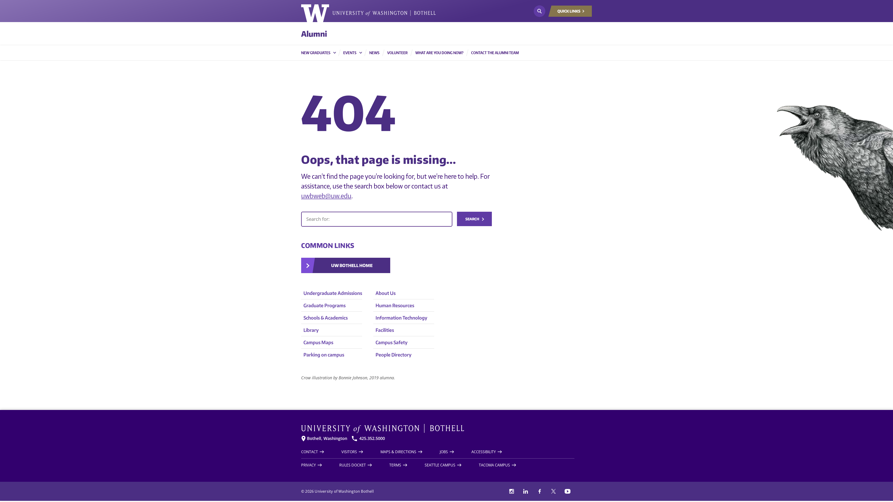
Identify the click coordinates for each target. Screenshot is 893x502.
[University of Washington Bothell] (368, 13)
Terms (395, 465)
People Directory (393, 354)
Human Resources (395, 305)
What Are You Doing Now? (439, 52)
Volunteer (397, 52)
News (374, 52)
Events (350, 52)
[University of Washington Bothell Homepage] (437, 428)
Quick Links (568, 11)
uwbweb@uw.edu (326, 196)
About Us (386, 293)
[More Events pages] (360, 52)
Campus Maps (318, 342)
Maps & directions (398, 451)
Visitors (349, 451)
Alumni (314, 33)
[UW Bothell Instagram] (511, 491)
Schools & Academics (325, 317)
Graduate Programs (324, 305)
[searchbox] (376, 219)
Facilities (385, 330)
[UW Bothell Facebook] (539, 491)
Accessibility (483, 451)
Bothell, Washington (327, 438)
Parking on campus (323, 354)
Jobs (444, 451)
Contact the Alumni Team (495, 52)
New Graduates (315, 52)
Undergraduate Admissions (332, 293)
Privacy (308, 465)
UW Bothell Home (352, 265)
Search (472, 219)
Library (311, 330)
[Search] (376, 219)
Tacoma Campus (494, 465)
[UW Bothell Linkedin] (525, 491)
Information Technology (401, 317)
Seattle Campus (440, 465)
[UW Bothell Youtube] (567, 491)
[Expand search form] (539, 11)
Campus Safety (391, 342)
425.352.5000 (372, 438)
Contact (309, 451)
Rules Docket (352, 465)
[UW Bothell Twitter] (553, 491)
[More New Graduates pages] (334, 52)
